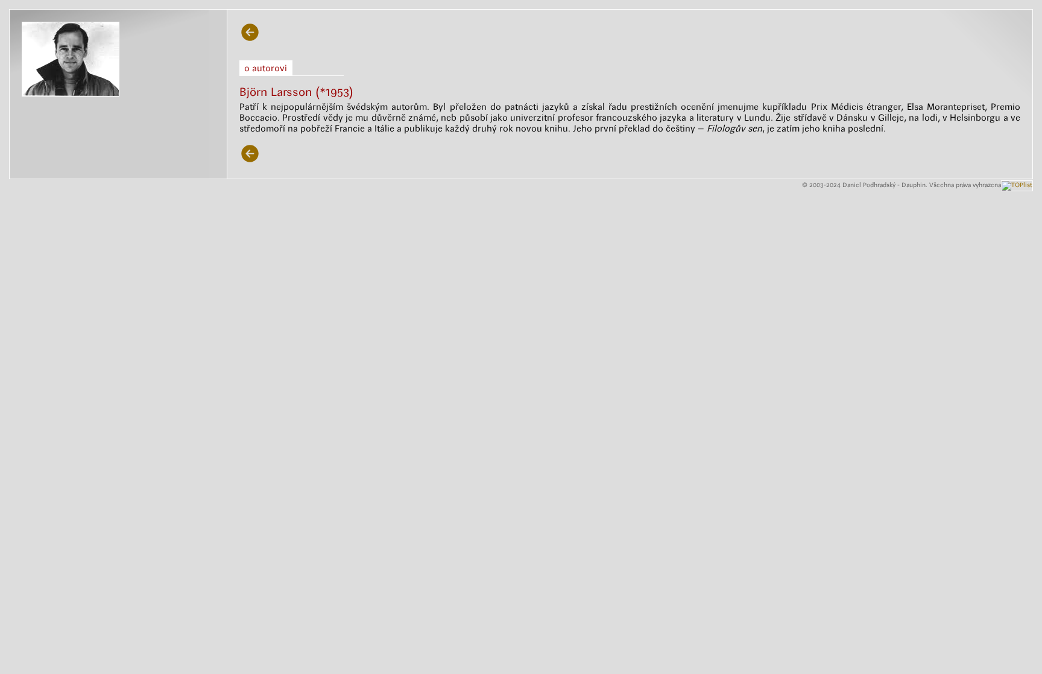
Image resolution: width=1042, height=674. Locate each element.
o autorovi (265, 68)
